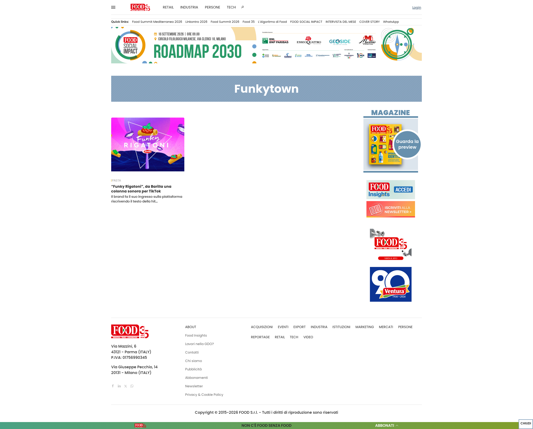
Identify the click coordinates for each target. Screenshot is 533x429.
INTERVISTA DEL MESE (341, 22)
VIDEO (41, 102)
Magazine (390, 112)
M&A (27, 66)
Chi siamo (31, 151)
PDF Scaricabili (35, 137)
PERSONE (212, 7)
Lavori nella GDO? (199, 343)
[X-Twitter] (126, 385)
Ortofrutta (76, 95)
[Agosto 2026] (390, 144)
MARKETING (364, 326)
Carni (72, 38)
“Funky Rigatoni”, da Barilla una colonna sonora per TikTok (141, 189)
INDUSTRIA (189, 7)
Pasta (72, 102)
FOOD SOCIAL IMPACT (40, 95)
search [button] (242, 7)
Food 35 (249, 22)
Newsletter (31, 165)
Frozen (73, 73)
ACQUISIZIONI (262, 326)
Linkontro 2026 (196, 22)
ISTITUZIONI (32, 45)
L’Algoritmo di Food (272, 22)
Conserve (75, 52)
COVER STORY (369, 22)
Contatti (30, 158)
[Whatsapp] (132, 385)
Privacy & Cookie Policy (42, 179)
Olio (71, 88)
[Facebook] (113, 385)
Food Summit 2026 (225, 22)
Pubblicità (31, 172)
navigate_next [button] (56, 23)
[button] (114, 7)
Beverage (75, 31)
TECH (231, 7)
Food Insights (35, 109)
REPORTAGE (260, 337)
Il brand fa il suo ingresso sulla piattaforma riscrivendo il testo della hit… (146, 199)
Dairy (72, 59)
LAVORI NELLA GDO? (38, 116)
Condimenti (77, 45)
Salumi (73, 109)
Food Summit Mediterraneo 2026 (157, 22)
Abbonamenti (34, 144)
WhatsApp (391, 22)
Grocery (74, 81)
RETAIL (168, 7)
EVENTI (28, 81)
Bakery (73, 24)
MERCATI (41, 23)
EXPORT (29, 59)
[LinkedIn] (120, 385)
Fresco (73, 66)
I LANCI (28, 88)
